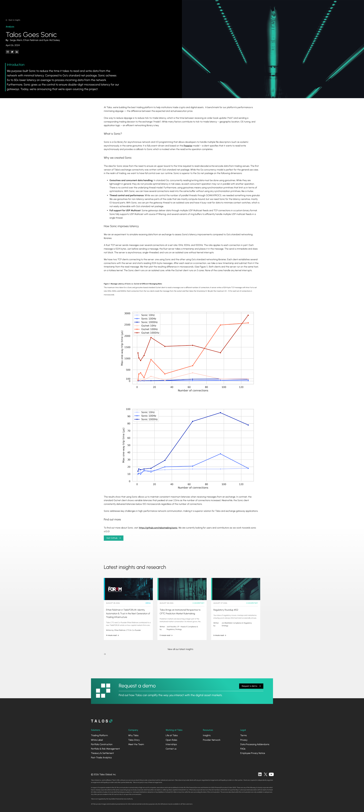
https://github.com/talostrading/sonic (158, 527)
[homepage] (101, 721)
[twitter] (265, 774)
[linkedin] (260, 774)
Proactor (188, 145)
